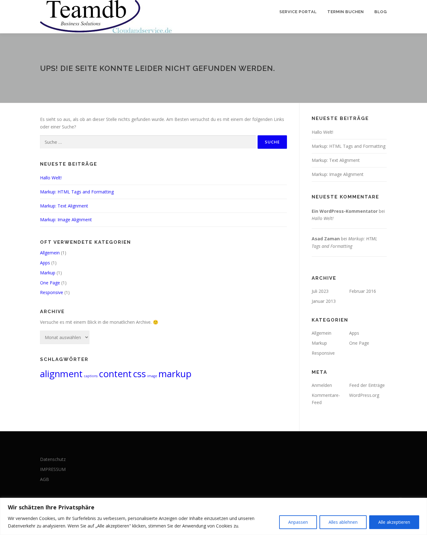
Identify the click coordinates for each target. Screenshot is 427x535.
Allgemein (50, 253)
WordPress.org (364, 395)
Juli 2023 (320, 291)
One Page (50, 283)
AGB (44, 479)
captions (91, 376)
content (115, 374)
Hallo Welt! (51, 178)
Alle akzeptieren (394, 522)
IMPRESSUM (53, 469)
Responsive (51, 292)
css (139, 374)
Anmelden (322, 385)
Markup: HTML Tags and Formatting (77, 192)
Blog (380, 11)
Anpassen (298, 522)
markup (175, 374)
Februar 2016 (362, 291)
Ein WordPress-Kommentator (345, 211)
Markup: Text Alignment (64, 206)
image (152, 376)
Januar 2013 (324, 301)
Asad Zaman (326, 239)
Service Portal (298, 11)
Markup (47, 273)
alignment (61, 374)
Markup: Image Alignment (66, 219)
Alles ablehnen (343, 522)
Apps (45, 263)
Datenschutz (53, 459)
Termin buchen (345, 11)
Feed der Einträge (367, 385)
